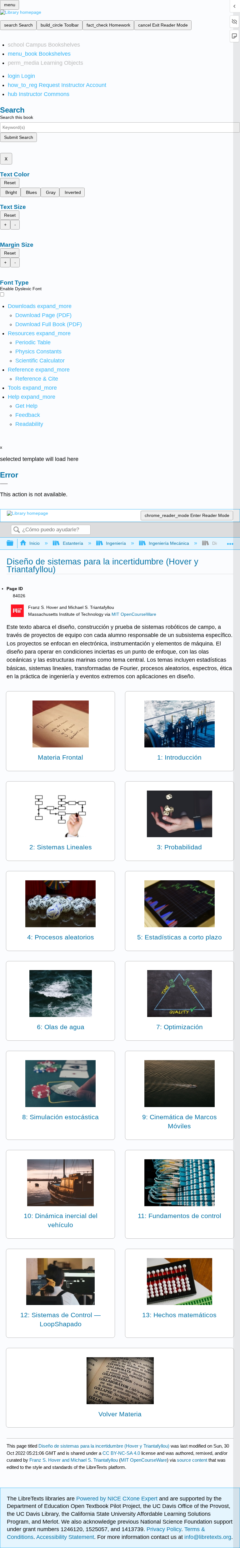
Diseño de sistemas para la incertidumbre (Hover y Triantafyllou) (103, 1446)
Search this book (16, 117)
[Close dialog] (4, 483)
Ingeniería (116, 543)
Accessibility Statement (65, 1537)
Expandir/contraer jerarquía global (14, 543)
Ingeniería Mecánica (169, 543)
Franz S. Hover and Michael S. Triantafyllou (73, 1460)
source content (192, 1460)
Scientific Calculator (40, 360)
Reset (10, 182)
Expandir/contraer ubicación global (230, 541)
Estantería (73, 543)
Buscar (16, 530)
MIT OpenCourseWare (134, 614)
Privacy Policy (164, 1529)
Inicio (34, 543)
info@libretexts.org (207, 1537)
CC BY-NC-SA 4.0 (121, 1453)
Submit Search (18, 137)
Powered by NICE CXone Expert (117, 1498)
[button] (27, 415)
